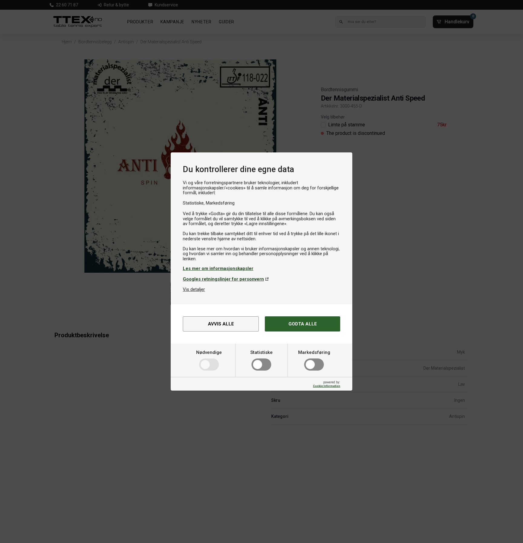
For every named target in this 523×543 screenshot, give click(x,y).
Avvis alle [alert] (221, 324)
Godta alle (302, 324)
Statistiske (261, 352)
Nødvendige (209, 352)
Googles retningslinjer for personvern (223, 279)
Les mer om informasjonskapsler (218, 268)
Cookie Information (326, 386)
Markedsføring (314, 352)
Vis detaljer (194, 289)
